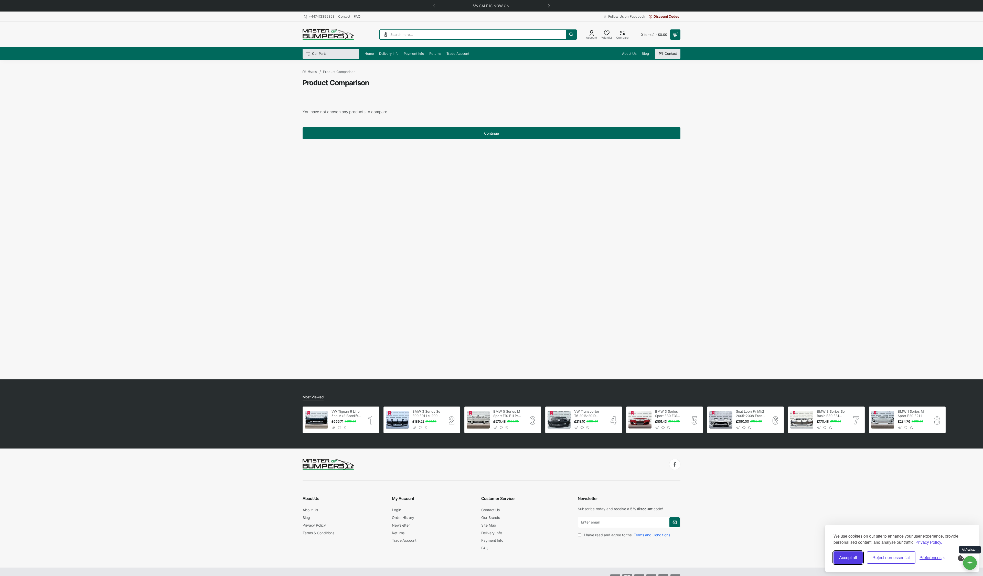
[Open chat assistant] (970, 563)
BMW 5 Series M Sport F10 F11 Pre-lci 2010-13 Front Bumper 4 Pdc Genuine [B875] (507, 413)
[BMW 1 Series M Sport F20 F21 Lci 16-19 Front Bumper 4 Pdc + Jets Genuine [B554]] (882, 420)
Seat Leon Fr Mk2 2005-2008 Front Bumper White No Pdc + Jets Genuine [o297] (750, 413)
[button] (548, 5)
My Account (403, 498)
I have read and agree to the (626, 535)
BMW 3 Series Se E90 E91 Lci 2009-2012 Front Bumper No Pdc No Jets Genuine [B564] (426, 413)
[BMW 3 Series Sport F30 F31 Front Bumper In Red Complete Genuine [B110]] (639, 420)
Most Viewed (313, 397)
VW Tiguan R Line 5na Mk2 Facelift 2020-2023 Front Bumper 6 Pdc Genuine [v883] (346, 413)
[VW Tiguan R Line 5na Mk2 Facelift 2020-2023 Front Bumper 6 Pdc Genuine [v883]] (316, 420)
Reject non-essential (891, 557)
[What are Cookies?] (964, 557)
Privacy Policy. (928, 542)
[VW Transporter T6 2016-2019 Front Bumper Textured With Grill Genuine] (559, 420)
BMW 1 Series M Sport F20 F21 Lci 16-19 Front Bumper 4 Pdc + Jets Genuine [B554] (911, 413)
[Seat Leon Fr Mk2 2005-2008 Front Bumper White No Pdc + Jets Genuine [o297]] (720, 420)
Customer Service (498, 498)
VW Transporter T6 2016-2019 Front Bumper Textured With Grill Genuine (586, 413)
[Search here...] (571, 34)
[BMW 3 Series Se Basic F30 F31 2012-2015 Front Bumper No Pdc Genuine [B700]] (801, 420)
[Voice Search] (383, 34)
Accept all (848, 557)
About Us (311, 498)
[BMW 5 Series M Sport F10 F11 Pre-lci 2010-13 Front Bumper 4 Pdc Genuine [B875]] (478, 420)
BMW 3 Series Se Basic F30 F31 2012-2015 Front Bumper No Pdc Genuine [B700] (831, 413)
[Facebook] (674, 464)
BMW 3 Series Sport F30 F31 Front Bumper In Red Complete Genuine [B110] (668, 413)
